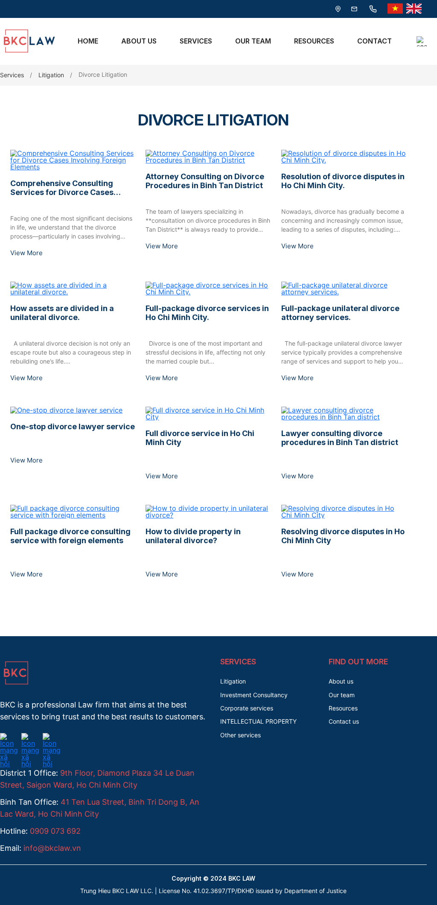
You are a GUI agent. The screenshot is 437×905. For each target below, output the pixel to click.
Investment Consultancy (254, 694)
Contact (374, 41)
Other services (240, 735)
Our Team (253, 41)
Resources (314, 41)
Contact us (344, 721)
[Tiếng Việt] (395, 9)
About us (341, 681)
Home (88, 41)
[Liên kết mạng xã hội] (9, 738)
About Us (139, 41)
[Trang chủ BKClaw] (27, 54)
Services (196, 41)
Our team (342, 694)
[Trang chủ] (27, 686)
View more (26, 253)
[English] (414, 9)
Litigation (51, 75)
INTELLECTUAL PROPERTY (258, 721)
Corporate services (246, 708)
